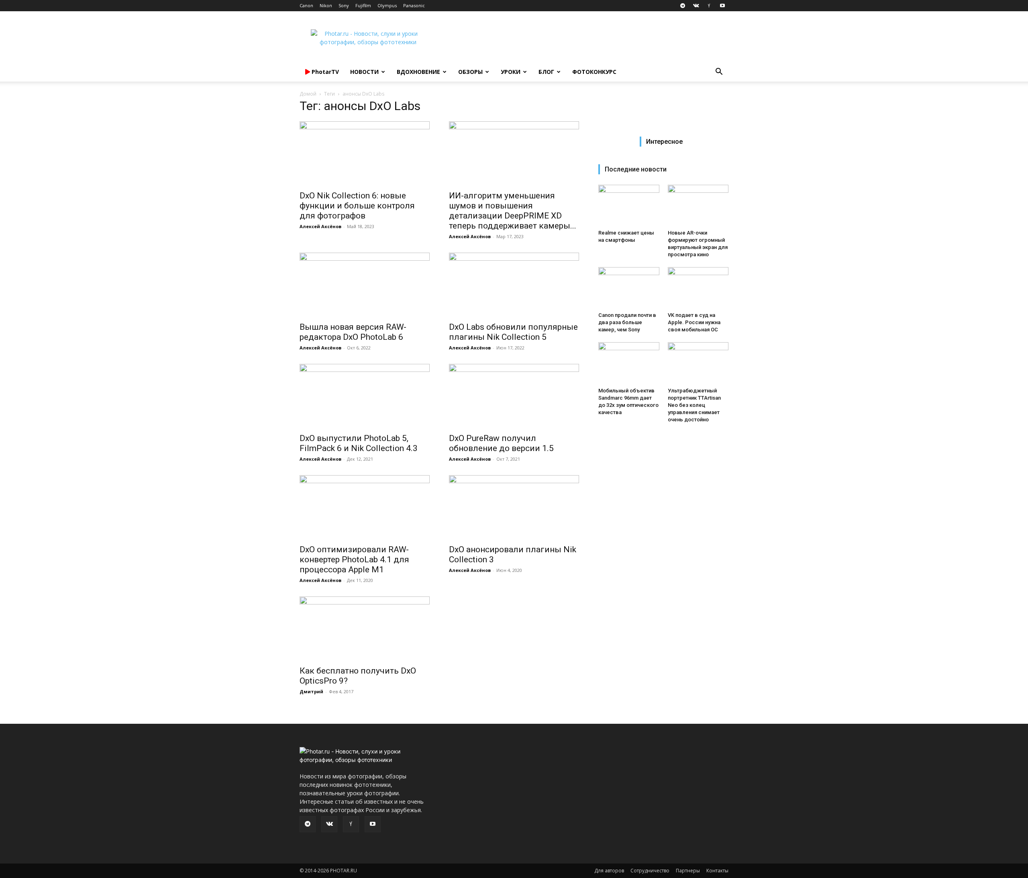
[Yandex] (709, 5)
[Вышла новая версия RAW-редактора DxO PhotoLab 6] (365, 285)
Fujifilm (363, 5)
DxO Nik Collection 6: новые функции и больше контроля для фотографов (357, 206)
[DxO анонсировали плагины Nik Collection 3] (514, 507)
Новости (364, 72)
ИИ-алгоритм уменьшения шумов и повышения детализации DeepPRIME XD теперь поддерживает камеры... (512, 211)
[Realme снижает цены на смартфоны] (628, 206)
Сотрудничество (649, 870)
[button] (718, 72)
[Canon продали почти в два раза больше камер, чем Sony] (628, 288)
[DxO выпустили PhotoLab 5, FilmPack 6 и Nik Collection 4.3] (365, 396)
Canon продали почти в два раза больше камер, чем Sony (627, 322)
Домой (308, 93)
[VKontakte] (696, 5)
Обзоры (470, 72)
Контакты (717, 870)
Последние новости (636, 169)
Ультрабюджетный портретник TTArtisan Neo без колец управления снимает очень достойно (694, 405)
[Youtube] (722, 5)
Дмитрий (311, 691)
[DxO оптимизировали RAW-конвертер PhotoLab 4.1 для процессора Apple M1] (365, 507)
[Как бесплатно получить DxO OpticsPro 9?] (365, 628)
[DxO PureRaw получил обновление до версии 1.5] (514, 396)
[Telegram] (683, 5)
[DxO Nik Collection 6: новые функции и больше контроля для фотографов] (365, 153)
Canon (306, 5)
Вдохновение (418, 72)
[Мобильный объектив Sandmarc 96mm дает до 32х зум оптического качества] (628, 363)
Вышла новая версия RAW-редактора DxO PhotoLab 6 (353, 332)
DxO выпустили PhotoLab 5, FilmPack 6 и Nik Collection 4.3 (359, 443)
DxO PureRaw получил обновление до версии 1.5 (501, 443)
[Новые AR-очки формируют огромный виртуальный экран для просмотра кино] (698, 206)
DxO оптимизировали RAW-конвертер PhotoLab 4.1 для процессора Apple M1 (354, 559)
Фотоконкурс (594, 72)
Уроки (510, 72)
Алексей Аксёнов (320, 226)
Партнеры (688, 870)
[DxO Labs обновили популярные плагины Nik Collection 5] (514, 285)
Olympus (387, 5)
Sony (344, 5)
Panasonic (414, 5)
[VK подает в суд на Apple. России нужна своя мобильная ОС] (698, 288)
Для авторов (609, 870)
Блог (546, 72)
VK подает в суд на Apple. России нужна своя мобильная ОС (694, 322)
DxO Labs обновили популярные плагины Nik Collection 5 (513, 332)
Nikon (326, 5)
